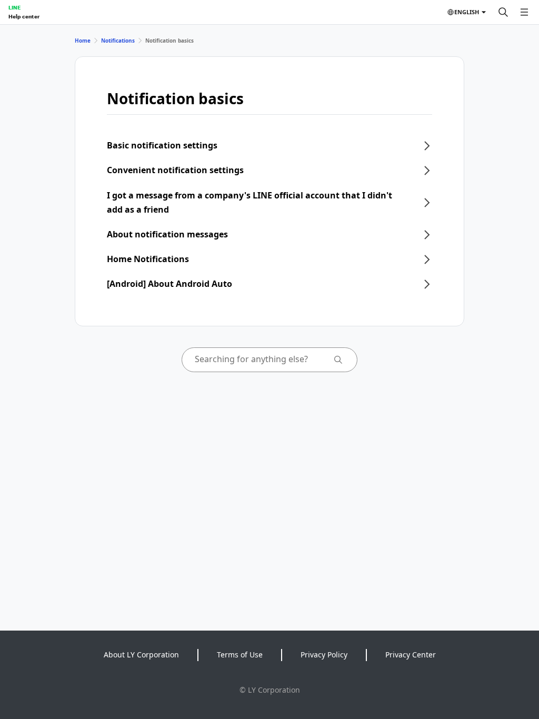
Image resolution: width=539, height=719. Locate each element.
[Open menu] (524, 12)
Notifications (118, 40)
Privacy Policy (324, 655)
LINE (14, 7)
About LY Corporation (141, 655)
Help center (23, 16)
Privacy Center (410, 655)
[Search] (503, 12)
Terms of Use (240, 655)
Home (83, 40)
